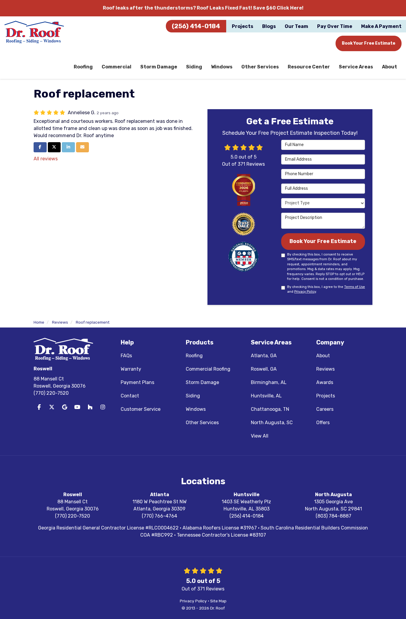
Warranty (131, 369)
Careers (324, 409)
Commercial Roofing (208, 369)
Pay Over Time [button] (334, 26)
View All (259, 436)
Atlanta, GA (264, 355)
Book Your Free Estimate (368, 43)
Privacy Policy (305, 292)
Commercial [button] (116, 67)
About (323, 355)
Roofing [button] (83, 67)
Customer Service (140, 409)
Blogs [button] (269, 26)
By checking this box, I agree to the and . (326, 289)
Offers (323, 422)
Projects (325, 396)
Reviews (325, 369)
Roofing (194, 355)
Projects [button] (242, 26)
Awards (324, 382)
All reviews (46, 159)
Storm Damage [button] (158, 67)
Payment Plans (137, 382)
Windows (196, 409)
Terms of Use (354, 287)
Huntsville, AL (266, 396)
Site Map (218, 600)
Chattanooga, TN (270, 409)
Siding (193, 396)
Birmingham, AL (269, 382)
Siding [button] (194, 67)
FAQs (126, 355)
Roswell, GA (264, 369)
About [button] (389, 67)
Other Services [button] (260, 67)
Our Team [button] (296, 26)
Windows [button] (221, 67)
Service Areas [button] (356, 67)
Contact (130, 396)
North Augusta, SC (272, 422)
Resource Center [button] (309, 67)
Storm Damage (202, 382)
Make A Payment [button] (381, 26)
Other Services (202, 422)
